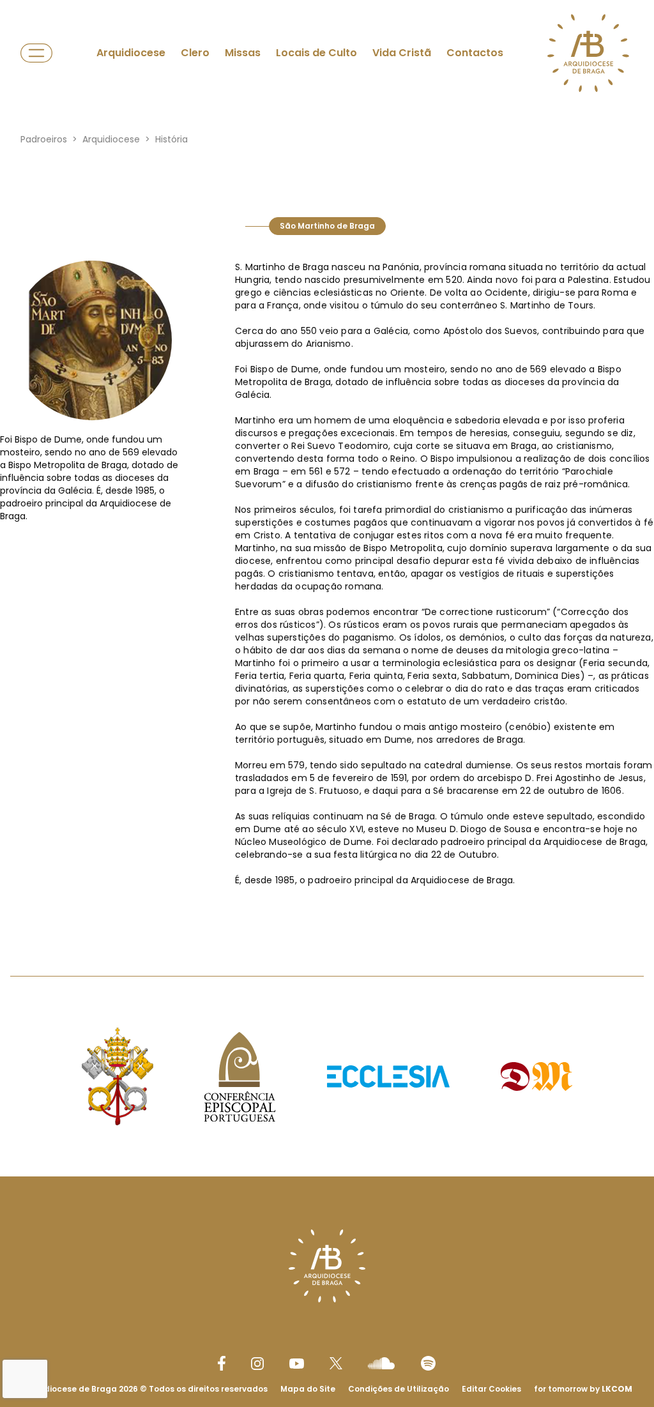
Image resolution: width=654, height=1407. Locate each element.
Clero (195, 52)
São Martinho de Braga (327, 225)
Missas (243, 52)
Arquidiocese (130, 52)
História (171, 139)
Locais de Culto (316, 52)
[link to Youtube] (296, 1363)
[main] (327, 516)
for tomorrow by (583, 1388)
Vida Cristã (401, 52)
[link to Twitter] (336, 1363)
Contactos (474, 52)
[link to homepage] (588, 53)
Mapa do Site (307, 1388)
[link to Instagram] (257, 1363)
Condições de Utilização (398, 1388)
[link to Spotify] (428, 1363)
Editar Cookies (491, 1389)
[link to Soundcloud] (381, 1363)
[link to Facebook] (221, 1363)
